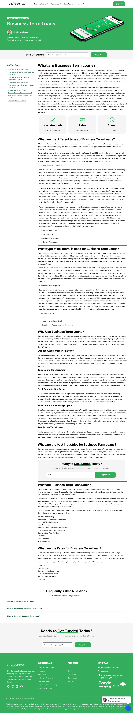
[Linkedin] (17, 686)
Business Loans (40, 4)
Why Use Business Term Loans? (18, 82)
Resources (55, 4)
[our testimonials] (82, 678)
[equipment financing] (51, 678)
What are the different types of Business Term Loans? (21, 73)
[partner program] (82, 681)
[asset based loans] (51, 688)
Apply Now (118, 4)
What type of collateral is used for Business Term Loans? (19, 78)
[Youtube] (21, 686)
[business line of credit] (51, 667)
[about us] (82, 667)
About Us (81, 4)
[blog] (82, 671)
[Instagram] (12, 686)
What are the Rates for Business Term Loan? (20, 97)
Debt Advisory (69, 4)
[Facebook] (8, 686)
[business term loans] (51, 674)
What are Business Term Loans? (18, 69)
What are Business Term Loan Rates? (20, 93)
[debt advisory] (82, 674)
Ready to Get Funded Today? (17, 90)
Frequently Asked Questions (17, 101)
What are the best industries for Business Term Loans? (21, 86)
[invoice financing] (51, 681)
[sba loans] (51, 671)
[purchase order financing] (51, 685)
